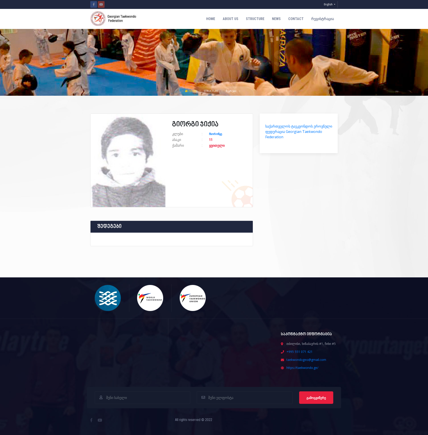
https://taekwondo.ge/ (302, 368)
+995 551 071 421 (299, 352)
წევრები (231, 91)
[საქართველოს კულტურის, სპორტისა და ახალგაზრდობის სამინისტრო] (108, 297)
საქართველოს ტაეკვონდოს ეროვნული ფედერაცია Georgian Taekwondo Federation (298, 131)
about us (230, 19)
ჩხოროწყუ (215, 134)
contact (296, 19)
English (328, 4)
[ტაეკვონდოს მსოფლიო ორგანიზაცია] (150, 297)
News (276, 19)
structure (255, 19)
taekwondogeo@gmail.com (306, 360)
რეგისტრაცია (322, 19)
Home (210, 19)
